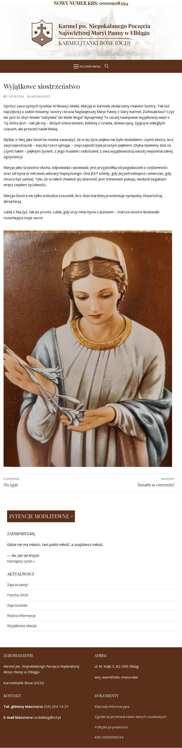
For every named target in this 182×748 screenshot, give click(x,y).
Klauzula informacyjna (112, 706)
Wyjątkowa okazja (21, 625)
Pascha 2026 (17, 594)
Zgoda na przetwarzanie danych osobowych (130, 716)
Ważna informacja (21, 615)
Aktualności (40, 96)
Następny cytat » (21, 561)
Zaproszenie (17, 605)
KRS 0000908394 (109, 737)
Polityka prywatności (111, 727)
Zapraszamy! (17, 584)
